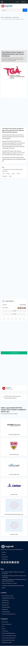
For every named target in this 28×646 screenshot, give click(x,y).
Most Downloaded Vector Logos (9, 635)
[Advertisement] (14, 36)
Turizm (13, 173)
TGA (3, 173)
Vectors (3, 628)
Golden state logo (6, 611)
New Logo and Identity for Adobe (9, 583)
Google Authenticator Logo (8, 598)
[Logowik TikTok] (15, 562)
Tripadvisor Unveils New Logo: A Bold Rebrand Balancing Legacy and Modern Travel (14, 580)
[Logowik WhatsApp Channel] (18, 562)
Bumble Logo (5, 609)
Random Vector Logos (7, 642)
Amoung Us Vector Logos (7, 595)
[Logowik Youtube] (12, 562)
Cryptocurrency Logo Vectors (8, 637)
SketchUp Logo (5, 602)
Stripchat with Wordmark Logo (8, 614)
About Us (4, 552)
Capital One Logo (6, 607)
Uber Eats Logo (5, 604)
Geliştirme (4, 176)
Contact (4, 554)
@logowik (8, 387)
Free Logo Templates (6, 624)
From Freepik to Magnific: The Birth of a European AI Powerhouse (13, 572)
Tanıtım (18, 173)
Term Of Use (4, 559)
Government (16, 17)
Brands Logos (8, 17)
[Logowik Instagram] (7, 562)
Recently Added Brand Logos (8, 633)
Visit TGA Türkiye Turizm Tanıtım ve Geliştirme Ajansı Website (12, 397)
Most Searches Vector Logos (8, 640)
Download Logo (15, 352)
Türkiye (8, 173)
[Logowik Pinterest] (10, 562)
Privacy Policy (5, 556)
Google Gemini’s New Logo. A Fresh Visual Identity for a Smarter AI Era (14, 576)
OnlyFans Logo (5, 600)
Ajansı (10, 176)
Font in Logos (5, 631)
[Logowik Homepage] (7, 6)
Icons (3, 626)
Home (2, 17)
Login (17, 1)
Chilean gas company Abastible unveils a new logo (13, 585)
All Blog (3, 587)
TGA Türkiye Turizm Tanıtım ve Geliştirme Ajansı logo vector (12, 170)
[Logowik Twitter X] (4, 562)
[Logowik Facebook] (2, 562)
